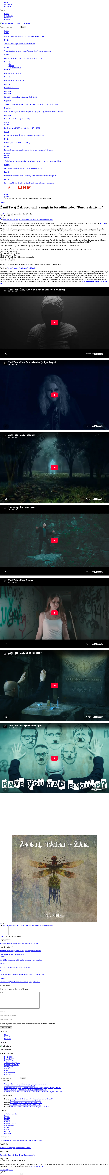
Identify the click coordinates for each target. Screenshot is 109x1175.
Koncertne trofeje (11, 1065)
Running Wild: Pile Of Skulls (14, 73)
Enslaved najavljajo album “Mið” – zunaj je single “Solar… (24, 58)
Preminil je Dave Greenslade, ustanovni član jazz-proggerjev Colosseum (28, 150)
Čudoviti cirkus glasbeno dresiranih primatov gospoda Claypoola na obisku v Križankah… (34, 111)
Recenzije (7, 62)
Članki (6, 122)
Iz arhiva (11, 66)
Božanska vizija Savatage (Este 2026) (17, 119)
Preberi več (40, 1166)
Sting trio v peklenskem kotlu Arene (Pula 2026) (20, 97)
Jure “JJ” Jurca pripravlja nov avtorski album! (19, 44)
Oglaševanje (8, 16)
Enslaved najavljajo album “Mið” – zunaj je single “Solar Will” (25, 1090)
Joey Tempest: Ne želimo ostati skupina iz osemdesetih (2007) (32, 1099)
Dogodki (7, 1074)
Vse (10, 64)
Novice (6, 31)
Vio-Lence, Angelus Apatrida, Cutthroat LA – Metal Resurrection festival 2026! (31, 104)
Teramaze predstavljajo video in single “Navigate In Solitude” (20, 951)
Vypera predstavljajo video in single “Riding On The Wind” (20, 943)
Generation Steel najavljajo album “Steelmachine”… (17, 1155)
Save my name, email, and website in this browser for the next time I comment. (28, 1024)
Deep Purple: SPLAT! (11, 88)
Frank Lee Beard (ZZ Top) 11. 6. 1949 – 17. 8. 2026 (22, 128)
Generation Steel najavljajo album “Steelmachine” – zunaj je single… (27, 51)
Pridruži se (7, 18)
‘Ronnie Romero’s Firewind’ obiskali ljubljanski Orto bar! (29, 1107)
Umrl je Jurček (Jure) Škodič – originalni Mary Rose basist (24, 135)
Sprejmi (33, 1166)
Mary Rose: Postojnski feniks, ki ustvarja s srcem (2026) (23, 168)
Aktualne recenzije (15, 68)
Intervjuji (7, 155)
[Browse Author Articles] (4, 934)
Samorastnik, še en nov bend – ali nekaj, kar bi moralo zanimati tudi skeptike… (30, 176)
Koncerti (7, 153)
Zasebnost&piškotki (6, 1170)
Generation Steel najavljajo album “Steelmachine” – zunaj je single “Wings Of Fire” (32, 1088)
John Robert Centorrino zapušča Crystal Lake (25, 1101)
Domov (6, 14)
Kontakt (7, 19)
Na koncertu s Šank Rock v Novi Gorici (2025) (26, 1103)
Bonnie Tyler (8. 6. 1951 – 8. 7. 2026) (17, 143)
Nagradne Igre (9, 1072)
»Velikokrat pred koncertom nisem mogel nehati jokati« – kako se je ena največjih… (32, 161)
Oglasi (6, 1129)
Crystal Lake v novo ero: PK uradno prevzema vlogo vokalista (25, 36)
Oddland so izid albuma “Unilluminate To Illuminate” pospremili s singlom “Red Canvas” (34, 1092)
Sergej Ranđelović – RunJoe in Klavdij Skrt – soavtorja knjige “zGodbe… (29, 183)
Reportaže (7, 91)
